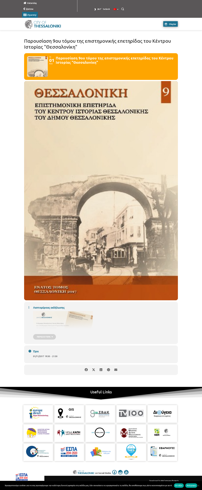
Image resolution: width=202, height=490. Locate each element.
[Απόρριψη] (198, 485)
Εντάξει (178, 485)
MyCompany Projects (170, 481)
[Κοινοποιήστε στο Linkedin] (101, 370)
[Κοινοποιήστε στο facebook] (86, 370)
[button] (123, 9)
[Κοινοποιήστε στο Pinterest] (108, 370)
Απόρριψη (191, 485)
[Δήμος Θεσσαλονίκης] (45, 24)
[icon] (114, 473)
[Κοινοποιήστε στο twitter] (93, 370)
